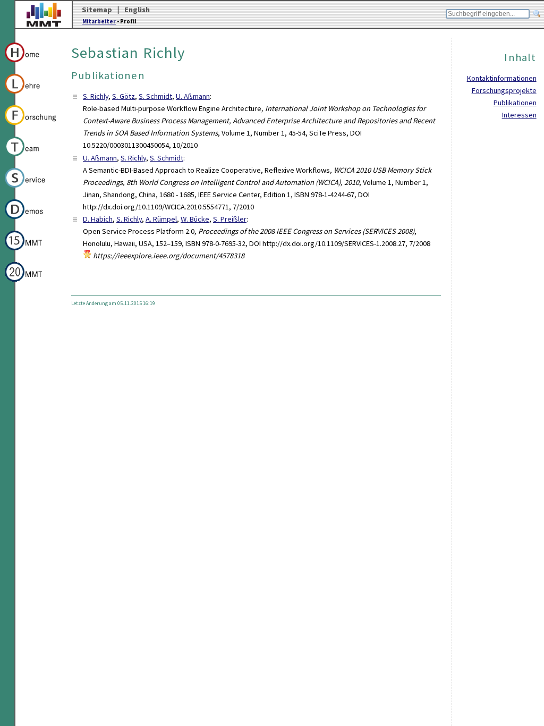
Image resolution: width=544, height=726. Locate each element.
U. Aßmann (193, 96)
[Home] (31, 64)
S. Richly (95, 96)
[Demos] (31, 220)
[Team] (31, 158)
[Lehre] (31, 95)
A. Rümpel (161, 219)
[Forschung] (31, 126)
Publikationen (515, 102)
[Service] (31, 189)
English (137, 9)
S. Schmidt (155, 96)
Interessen (519, 115)
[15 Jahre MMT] (31, 252)
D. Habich (98, 219)
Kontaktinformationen (502, 78)
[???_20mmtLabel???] (31, 283)
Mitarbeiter (99, 21)
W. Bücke (195, 219)
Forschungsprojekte (504, 90)
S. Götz (123, 96)
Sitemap (97, 9)
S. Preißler (229, 219)
